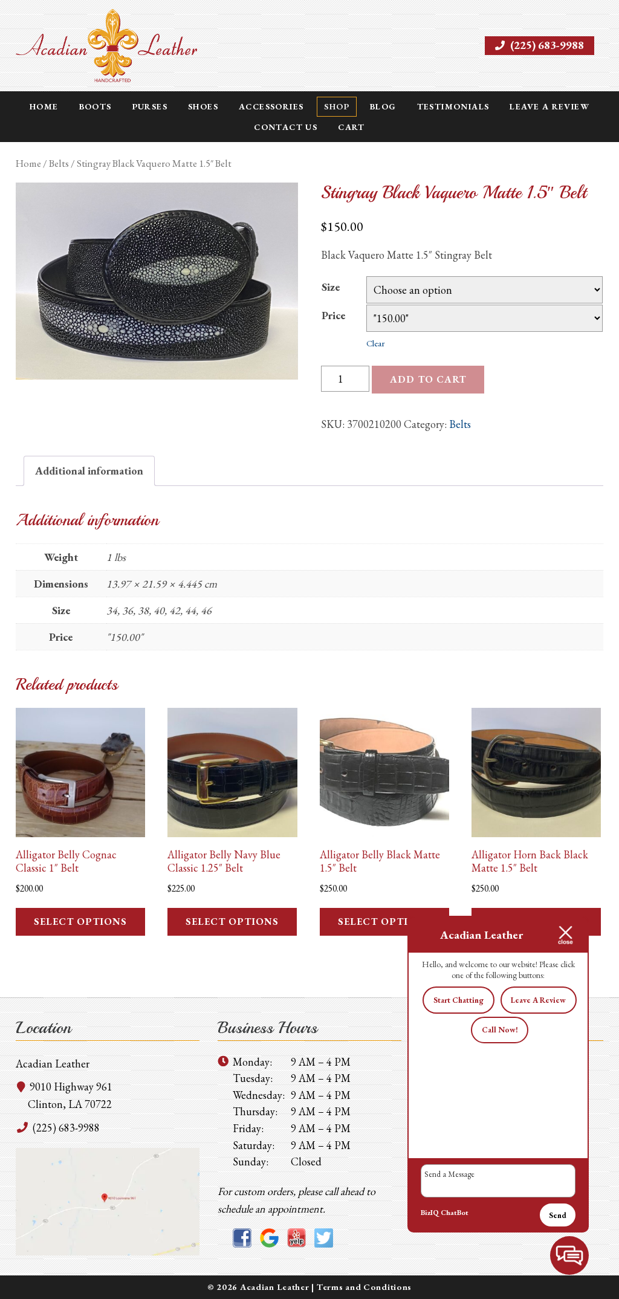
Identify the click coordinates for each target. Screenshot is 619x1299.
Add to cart (428, 379)
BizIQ (430, 1212)
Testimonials (453, 106)
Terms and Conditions (364, 1286)
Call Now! (500, 1030)
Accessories (271, 106)
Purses (149, 106)
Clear (375, 343)
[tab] (89, 471)
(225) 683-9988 (546, 45)
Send (557, 1215)
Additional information (89, 471)
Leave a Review (549, 106)
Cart (351, 126)
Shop (336, 106)
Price (333, 315)
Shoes (203, 106)
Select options (80, 921)
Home (44, 106)
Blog (383, 106)
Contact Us (285, 126)
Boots (95, 106)
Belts (59, 163)
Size (331, 287)
